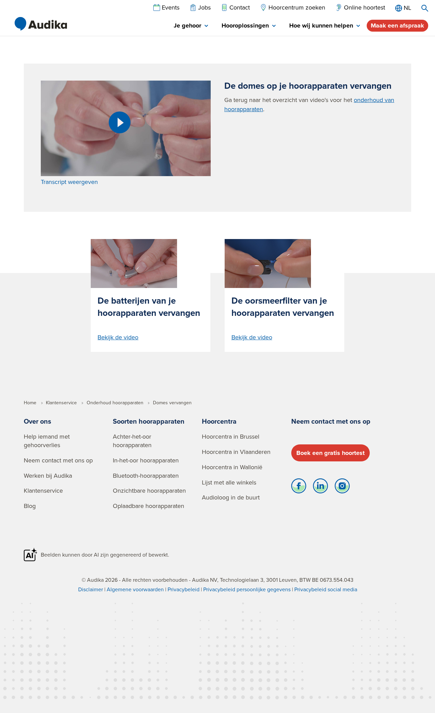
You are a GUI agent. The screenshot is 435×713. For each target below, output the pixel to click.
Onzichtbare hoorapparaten (149, 490)
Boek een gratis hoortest (330, 452)
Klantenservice (43, 490)
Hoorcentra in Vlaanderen (236, 451)
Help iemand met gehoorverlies (47, 440)
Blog (30, 506)
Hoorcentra (219, 421)
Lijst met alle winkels (229, 482)
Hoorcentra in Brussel (230, 436)
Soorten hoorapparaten (149, 421)
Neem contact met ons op (58, 460)
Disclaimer (90, 589)
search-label (424, 8)
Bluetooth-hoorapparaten (146, 475)
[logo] (41, 24)
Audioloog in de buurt (231, 497)
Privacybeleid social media (325, 589)
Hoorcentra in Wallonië (232, 467)
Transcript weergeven (69, 181)
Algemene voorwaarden (135, 589)
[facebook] (298, 487)
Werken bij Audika (48, 475)
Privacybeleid (183, 589)
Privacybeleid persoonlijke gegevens (247, 589)
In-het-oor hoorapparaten (146, 460)
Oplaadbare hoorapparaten (148, 506)
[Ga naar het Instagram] (342, 487)
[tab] (191, 26)
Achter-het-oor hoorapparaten (132, 440)
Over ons (37, 421)
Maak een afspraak (397, 25)
